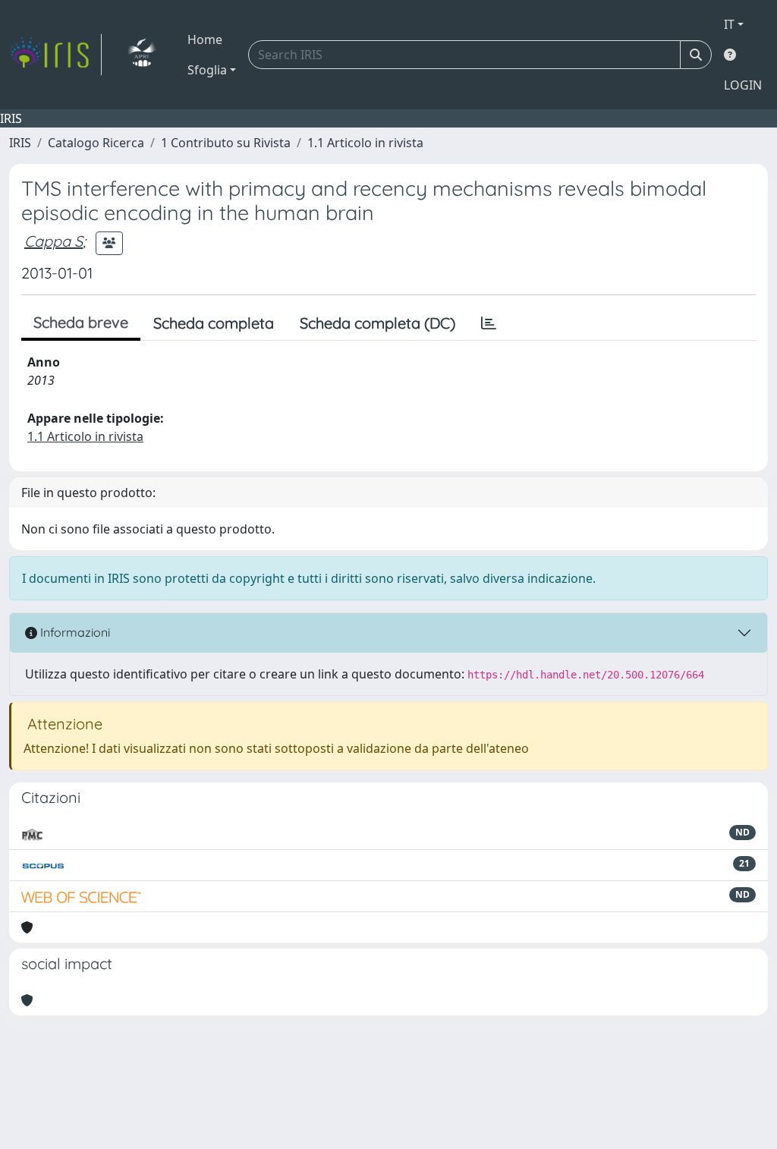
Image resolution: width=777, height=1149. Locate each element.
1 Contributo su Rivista (226, 142)
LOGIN (743, 85)
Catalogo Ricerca (96, 142)
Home (204, 39)
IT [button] (729, 24)
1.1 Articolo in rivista (365, 142)
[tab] (488, 323)
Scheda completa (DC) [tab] (377, 322)
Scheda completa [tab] (213, 322)
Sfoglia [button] (207, 69)
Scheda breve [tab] (80, 322)
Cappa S (53, 240)
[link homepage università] (141, 54)
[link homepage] (55, 54)
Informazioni (73, 632)
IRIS (20, 142)
